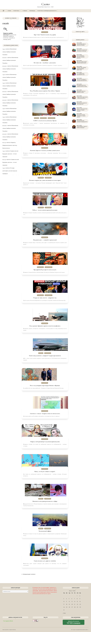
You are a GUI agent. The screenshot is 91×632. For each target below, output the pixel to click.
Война (40, 353)
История (41, 177)
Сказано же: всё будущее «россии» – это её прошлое (10, 153)
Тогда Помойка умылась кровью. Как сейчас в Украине (45, 91)
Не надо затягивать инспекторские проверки (9, 170)
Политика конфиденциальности (46, 10)
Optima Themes (12, 629)
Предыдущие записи (28, 574)
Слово (45, 4)
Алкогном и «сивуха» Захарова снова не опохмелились (45, 413)
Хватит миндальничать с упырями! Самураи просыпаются (45, 355)
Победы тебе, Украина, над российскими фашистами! (81, 68)
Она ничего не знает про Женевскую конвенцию (82, 50)
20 (72, 604)
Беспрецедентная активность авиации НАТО (82, 121)
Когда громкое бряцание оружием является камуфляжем (45, 326)
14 (74, 601)
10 (63, 601)
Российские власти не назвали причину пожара (82, 86)
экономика (49, 267)
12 (69, 601)
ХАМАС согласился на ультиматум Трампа (45, 120)
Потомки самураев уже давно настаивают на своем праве (45, 180)
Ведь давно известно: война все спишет (81, 92)
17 (63, 604)
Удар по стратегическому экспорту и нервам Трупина (82, 110)
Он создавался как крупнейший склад (80, 74)
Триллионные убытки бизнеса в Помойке (81, 45)
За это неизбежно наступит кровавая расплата (80, 56)
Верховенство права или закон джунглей (82, 103)
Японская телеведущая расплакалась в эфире (44, 501)
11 (66, 601)
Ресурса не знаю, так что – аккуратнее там (44, 298)
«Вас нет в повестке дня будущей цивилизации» (82, 62)
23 (80, 604)
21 (74, 604)
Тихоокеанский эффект (45, 531)
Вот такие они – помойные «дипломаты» (45, 63)
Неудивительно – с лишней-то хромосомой (45, 240)
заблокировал (73, 623)
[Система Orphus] (5, 30)
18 (66, 604)
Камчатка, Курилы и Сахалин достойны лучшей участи (45, 150)
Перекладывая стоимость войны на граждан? (82, 127)
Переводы (32, 10)
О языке (25, 10)
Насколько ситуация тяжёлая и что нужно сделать (81, 115)
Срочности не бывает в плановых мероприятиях (82, 80)
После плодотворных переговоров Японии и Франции (45, 385)
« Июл (64, 613)
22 (77, 604)
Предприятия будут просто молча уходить (45, 269)
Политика (16, 10)
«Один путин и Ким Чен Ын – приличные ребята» (82, 98)
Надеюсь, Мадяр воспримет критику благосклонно (9, 145)
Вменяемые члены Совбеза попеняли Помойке (9, 51)
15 (77, 601)
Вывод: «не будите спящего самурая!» (45, 471)
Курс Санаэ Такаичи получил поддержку (45, 34)
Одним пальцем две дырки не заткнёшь (45, 561)
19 (69, 604)
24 (64, 607)
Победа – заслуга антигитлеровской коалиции (44, 210)
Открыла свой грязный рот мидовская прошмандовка (45, 441)
